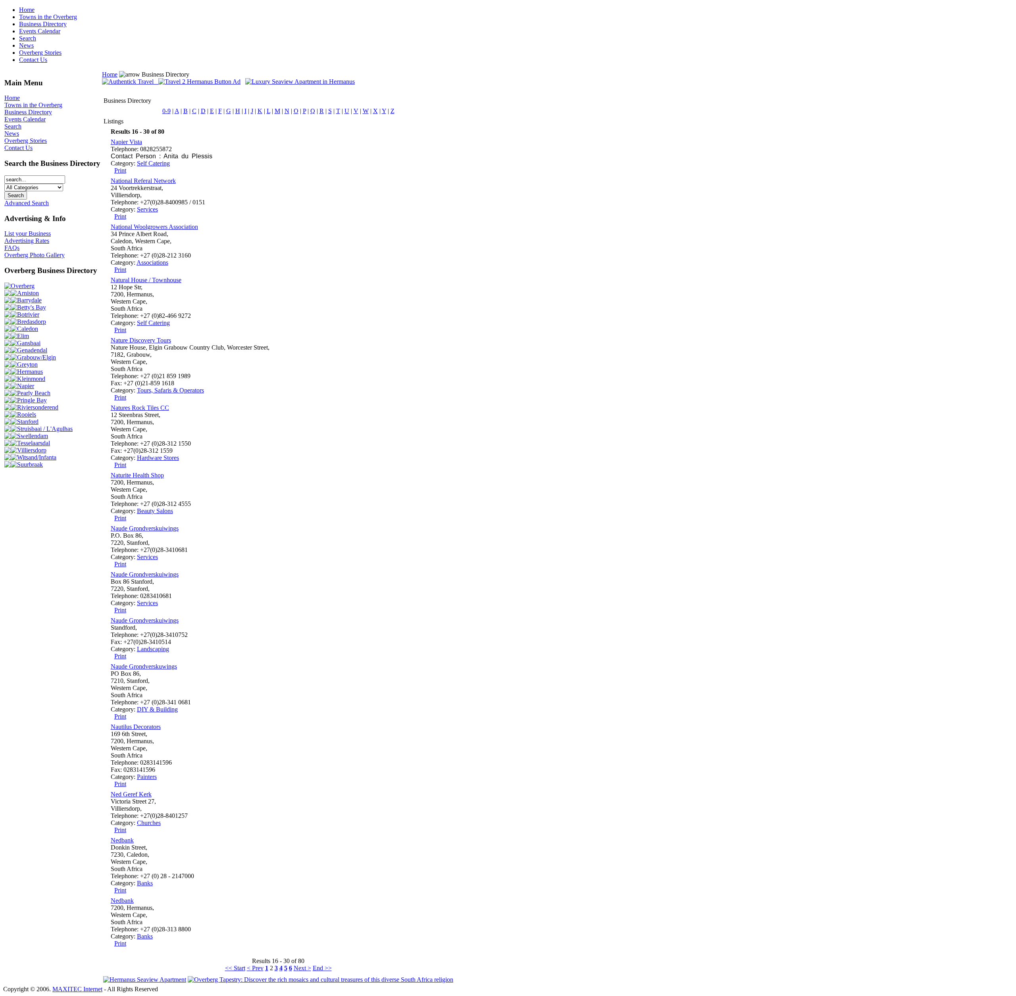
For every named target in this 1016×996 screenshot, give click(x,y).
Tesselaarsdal (33, 443)
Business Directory (43, 24)
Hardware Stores (158, 457)
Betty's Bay (31, 307)
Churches (149, 822)
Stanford (27, 421)
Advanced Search (26, 203)
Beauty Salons (155, 511)
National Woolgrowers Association (154, 226)
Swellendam (32, 436)
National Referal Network (143, 180)
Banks (145, 883)
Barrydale (29, 300)
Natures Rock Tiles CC (140, 407)
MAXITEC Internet (77, 989)
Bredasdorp (31, 321)
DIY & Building (157, 709)
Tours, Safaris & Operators (170, 390)
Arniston (28, 293)
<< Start (235, 968)
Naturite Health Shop (137, 475)
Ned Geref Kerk (131, 794)
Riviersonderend (37, 407)
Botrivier (28, 314)
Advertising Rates (26, 240)
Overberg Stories (40, 52)
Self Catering (153, 163)
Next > (302, 968)
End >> (322, 968)
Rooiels (26, 414)
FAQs (11, 247)
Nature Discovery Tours (141, 340)
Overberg (23, 286)
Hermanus (30, 371)
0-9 (166, 111)
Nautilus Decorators (136, 726)
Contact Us (33, 59)
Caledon (27, 328)
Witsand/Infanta (36, 457)
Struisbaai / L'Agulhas (45, 428)
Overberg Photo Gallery (34, 255)
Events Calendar (39, 31)
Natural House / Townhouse (146, 280)
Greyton (27, 364)
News (26, 45)
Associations (152, 262)
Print (120, 170)
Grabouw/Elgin (36, 357)
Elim (23, 336)
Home (27, 9)
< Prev (255, 968)
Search (27, 38)
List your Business (27, 233)
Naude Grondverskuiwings (145, 528)
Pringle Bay (32, 400)
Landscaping (153, 649)
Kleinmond (31, 378)
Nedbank (122, 840)
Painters (147, 776)
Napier (25, 386)
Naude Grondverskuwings (144, 666)
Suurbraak (30, 464)
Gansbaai (28, 343)
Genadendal (32, 350)
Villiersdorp (31, 450)
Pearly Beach (33, 393)
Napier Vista (126, 141)
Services (147, 209)
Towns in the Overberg (48, 16)
